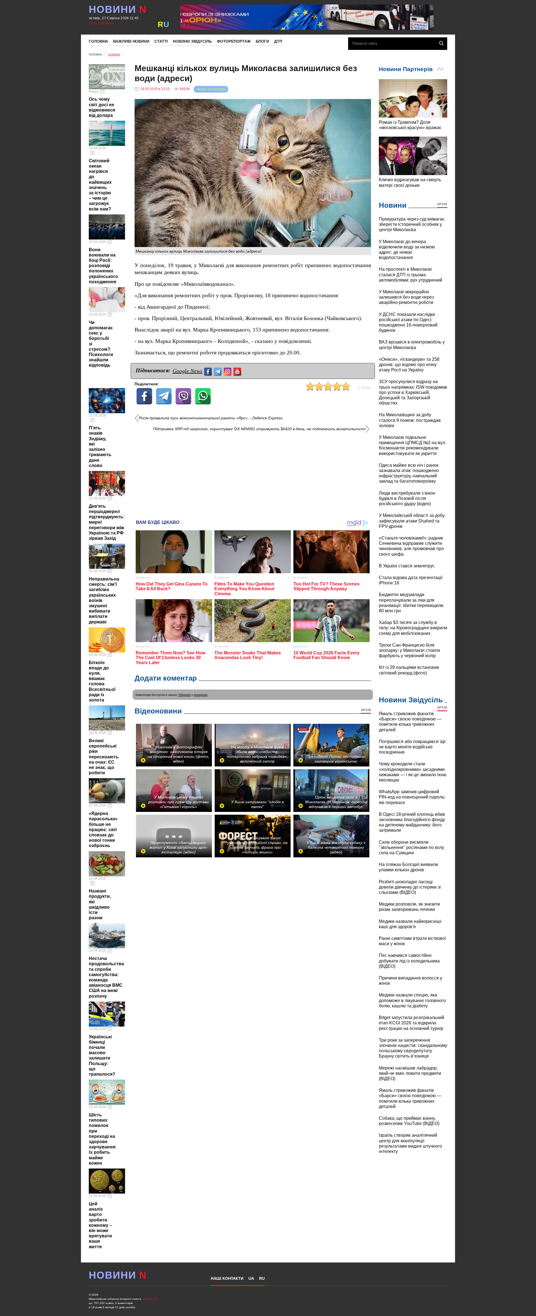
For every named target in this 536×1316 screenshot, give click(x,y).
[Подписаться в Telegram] (218, 371)
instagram (200, 694)
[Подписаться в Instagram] (228, 371)
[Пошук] (441, 43)
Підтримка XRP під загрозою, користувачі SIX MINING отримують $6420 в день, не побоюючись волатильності (259, 429)
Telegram (184, 694)
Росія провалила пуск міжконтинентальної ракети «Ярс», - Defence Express (211, 418)
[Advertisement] (253, 473)
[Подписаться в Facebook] (209, 371)
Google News (187, 371)
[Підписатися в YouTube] (238, 371)
